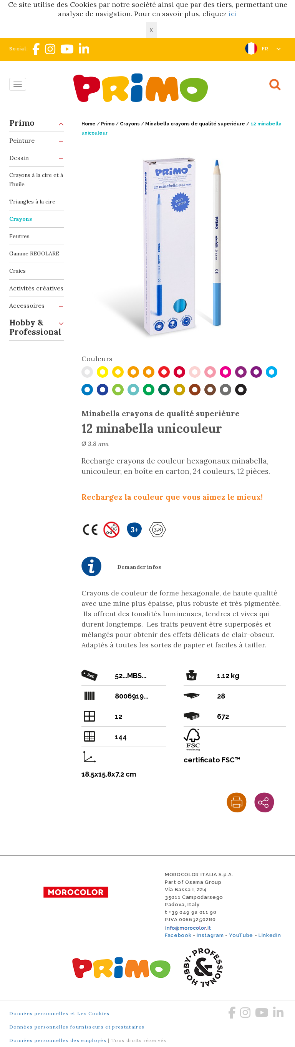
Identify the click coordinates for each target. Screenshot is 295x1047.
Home (88, 124)
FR (266, 49)
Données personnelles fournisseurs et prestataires (76, 1027)
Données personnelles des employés (57, 1040)
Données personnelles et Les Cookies (59, 1013)
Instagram (210, 935)
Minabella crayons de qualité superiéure (195, 124)
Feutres (19, 236)
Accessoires (27, 305)
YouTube (241, 935)
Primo (22, 123)
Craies (17, 270)
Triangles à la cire (32, 201)
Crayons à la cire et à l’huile (36, 180)
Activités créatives (36, 288)
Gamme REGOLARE (34, 253)
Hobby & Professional (35, 327)
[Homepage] (142, 88)
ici (233, 13)
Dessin (19, 158)
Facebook (178, 935)
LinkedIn (270, 935)
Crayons (20, 218)
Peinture (22, 140)
